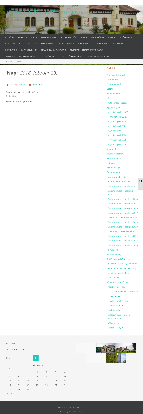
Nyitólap (111, 163)
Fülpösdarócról (114, 84)
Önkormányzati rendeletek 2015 (123, 203)
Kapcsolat (111, 149)
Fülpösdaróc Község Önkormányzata (46, 12)
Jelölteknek (115, 296)
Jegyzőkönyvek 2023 (117, 130)
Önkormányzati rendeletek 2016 (123, 208)
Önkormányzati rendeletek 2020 (123, 226)
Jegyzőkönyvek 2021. (117, 126)
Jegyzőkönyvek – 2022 (118, 112)
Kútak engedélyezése (117, 102)
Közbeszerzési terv (115, 153)
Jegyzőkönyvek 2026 (117, 144)
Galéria (110, 88)
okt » (9, 393)
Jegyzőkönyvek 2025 (117, 140)
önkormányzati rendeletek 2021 (122, 231)
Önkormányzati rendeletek (119, 181)
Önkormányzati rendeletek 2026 (123, 245)
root (11, 85)
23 (46, 385)
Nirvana (71, 412)
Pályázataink (112, 249)
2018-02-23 (22, 85)
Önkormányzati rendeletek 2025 (123, 240)
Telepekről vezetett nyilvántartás (122, 263)
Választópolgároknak (119, 301)
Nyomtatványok (114, 167)
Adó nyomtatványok (116, 75)
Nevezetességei (114, 158)
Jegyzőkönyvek (113, 107)
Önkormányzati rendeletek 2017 (123, 213)
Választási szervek (116, 323)
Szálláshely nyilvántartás (118, 259)
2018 (12, 62)
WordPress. (79, 412)
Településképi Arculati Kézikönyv (122, 268)
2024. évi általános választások (123, 291)
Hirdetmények (113, 93)
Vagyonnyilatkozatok (117, 177)
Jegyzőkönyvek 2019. (117, 116)
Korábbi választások (117, 287)
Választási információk (117, 282)
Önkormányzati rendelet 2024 (122, 186)
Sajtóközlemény (114, 254)
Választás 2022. (116, 310)
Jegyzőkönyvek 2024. (117, 135)
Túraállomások (114, 277)
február (19, 62)
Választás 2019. (116, 305)
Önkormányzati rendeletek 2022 (123, 236)
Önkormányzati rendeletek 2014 (123, 199)
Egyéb (34, 85)
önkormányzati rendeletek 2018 (122, 217)
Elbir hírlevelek (114, 79)
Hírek (109, 98)
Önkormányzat (113, 172)
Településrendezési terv (118, 273)
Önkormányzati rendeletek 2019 (123, 222)
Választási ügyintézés (118, 327)
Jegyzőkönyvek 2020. (117, 121)
